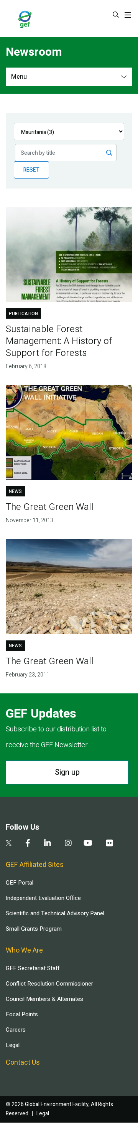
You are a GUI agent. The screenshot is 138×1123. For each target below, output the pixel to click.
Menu (19, 76)
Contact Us (23, 1062)
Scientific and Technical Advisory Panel (55, 913)
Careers (16, 1029)
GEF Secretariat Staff (32, 968)
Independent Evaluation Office (43, 898)
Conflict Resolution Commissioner (49, 983)
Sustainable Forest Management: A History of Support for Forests (59, 341)
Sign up (67, 772)
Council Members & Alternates (44, 999)
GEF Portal (19, 882)
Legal (13, 1045)
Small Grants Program (34, 929)
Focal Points (22, 1014)
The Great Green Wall (50, 507)
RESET (31, 170)
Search (116, 15)
